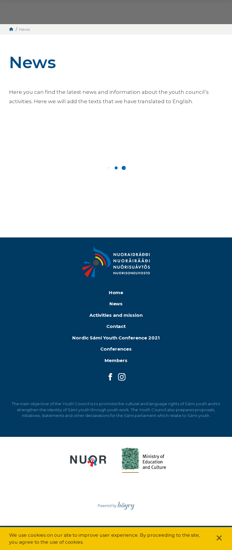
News (116, 304)
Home (116, 292)
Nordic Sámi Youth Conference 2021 (116, 338)
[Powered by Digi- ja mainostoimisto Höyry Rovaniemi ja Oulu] (116, 504)
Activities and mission (116, 315)
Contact (116, 326)
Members (116, 360)
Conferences (116, 349)
